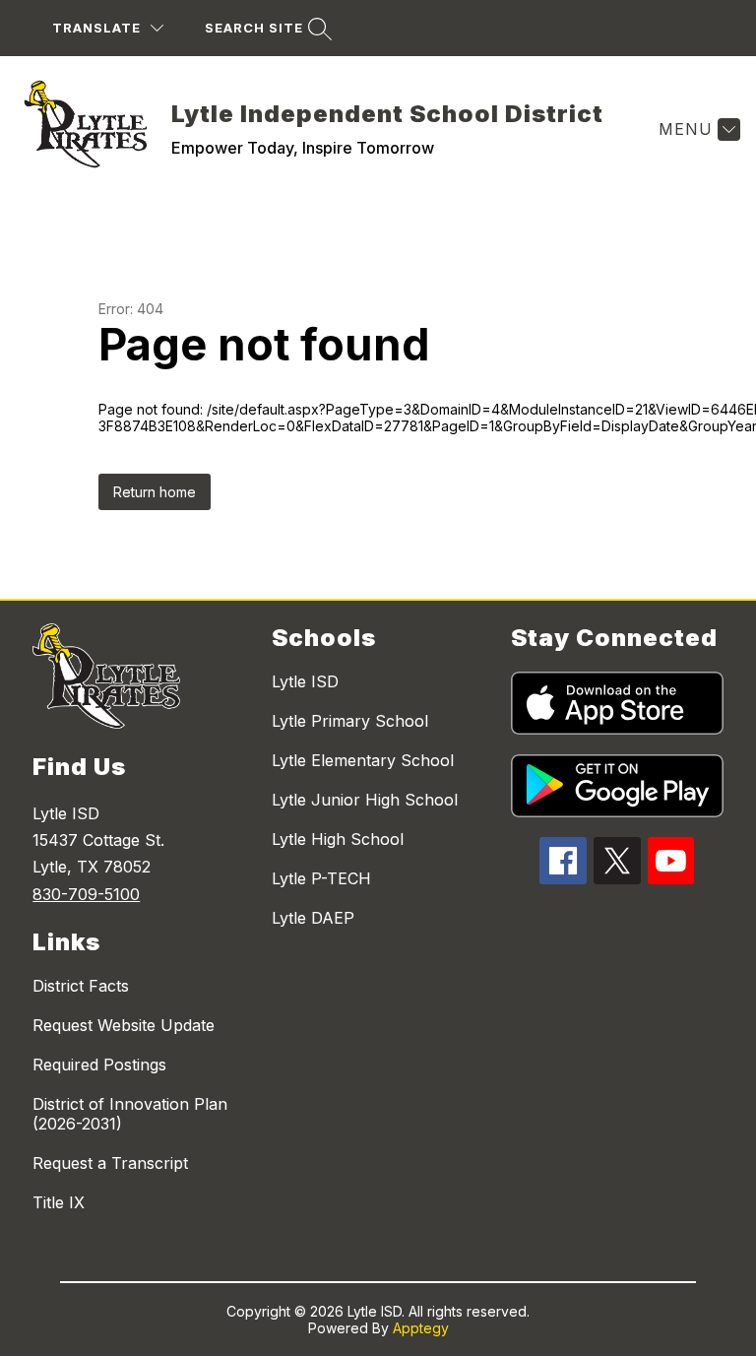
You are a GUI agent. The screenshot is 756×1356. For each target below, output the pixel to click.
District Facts (80, 986)
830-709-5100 (86, 894)
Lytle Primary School (350, 721)
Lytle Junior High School (365, 799)
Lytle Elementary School (363, 760)
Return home (154, 492)
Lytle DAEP (313, 918)
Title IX (58, 1202)
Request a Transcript (110, 1163)
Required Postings (99, 1064)
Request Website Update (123, 1025)
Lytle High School (338, 839)
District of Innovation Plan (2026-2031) (129, 1113)
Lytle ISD (305, 681)
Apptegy (421, 1328)
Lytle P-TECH (321, 878)
